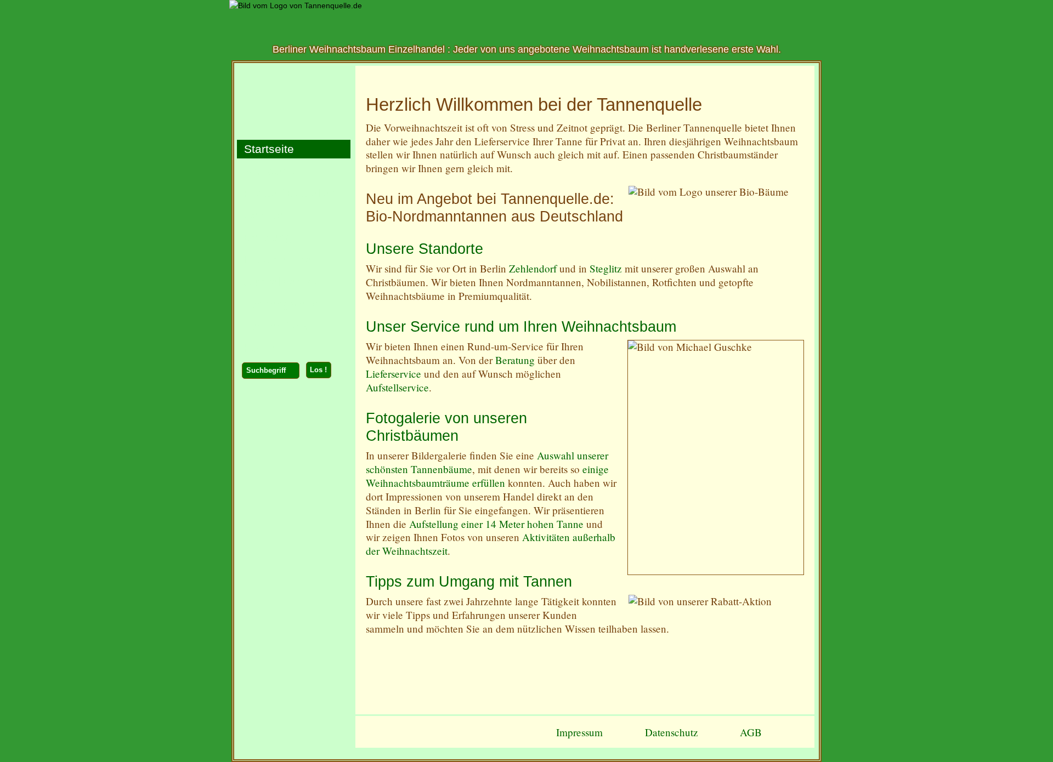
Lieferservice (393, 373)
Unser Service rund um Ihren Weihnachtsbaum (521, 327)
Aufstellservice (397, 387)
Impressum (579, 732)
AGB (751, 732)
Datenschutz (671, 732)
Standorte (266, 170)
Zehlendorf (533, 268)
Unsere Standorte (424, 249)
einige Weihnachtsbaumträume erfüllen (487, 476)
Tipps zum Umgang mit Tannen (469, 581)
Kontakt (260, 347)
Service (260, 214)
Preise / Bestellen (286, 192)
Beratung (515, 360)
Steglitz (607, 268)
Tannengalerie (278, 302)
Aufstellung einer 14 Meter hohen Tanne (496, 524)
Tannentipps (272, 325)
